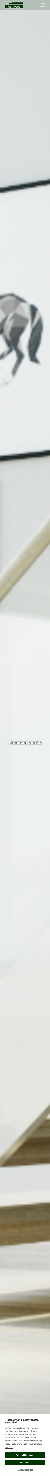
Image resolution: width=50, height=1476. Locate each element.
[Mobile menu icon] (42, 5)
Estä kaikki (25, 1462)
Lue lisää (9, 1447)
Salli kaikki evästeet (25, 1455)
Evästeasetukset (25, 1470)
